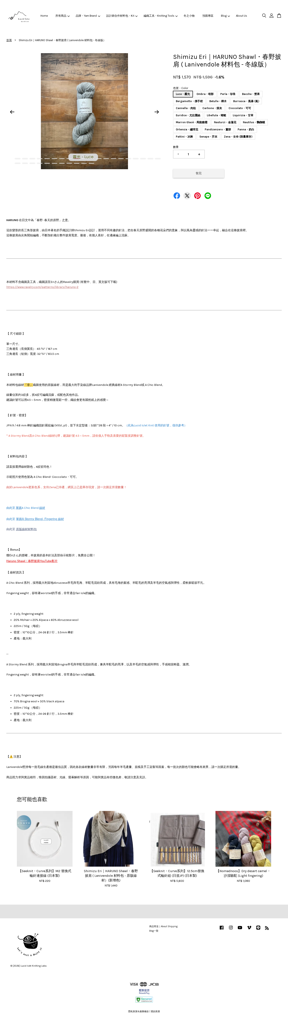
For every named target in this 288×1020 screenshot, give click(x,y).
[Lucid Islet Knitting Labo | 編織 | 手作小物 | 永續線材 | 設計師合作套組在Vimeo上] (249, 929)
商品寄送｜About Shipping (163, 926)
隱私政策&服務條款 (138, 1011)
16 (128, 158)
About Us (241, 15)
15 (121, 158)
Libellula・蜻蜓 (216, 115)
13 (106, 158)
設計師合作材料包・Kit (120, 15)
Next (157, 112)
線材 (42, 508)
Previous (12, 112)
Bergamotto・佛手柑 (189, 101)
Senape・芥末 (208, 136)
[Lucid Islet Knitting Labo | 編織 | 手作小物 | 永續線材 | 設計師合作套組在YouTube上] (240, 929)
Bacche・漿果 (251, 94)
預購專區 (207, 15)
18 (143, 158)
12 (98, 158)
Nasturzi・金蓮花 (225, 122)
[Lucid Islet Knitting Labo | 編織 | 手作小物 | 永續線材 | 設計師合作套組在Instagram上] (231, 929)
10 (84, 158)
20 (157, 158)
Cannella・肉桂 (186, 108)
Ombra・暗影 (205, 94)
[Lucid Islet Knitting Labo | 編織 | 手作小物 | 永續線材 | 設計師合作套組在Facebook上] (222, 929)
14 (113, 158)
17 (135, 158)
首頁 (9, 40)
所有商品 (60, 15)
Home (44, 15)
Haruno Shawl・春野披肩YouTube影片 (32, 561)
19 (150, 158)
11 (91, 158)
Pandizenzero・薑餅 (218, 129)
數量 (176, 147)
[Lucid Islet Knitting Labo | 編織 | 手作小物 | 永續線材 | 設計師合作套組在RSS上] (267, 929)
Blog (224, 15)
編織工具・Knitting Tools (159, 15)
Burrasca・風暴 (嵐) (246, 101)
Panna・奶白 (246, 129)
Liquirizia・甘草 (243, 115)
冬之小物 (189, 15)
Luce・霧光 (183, 94)
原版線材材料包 (26, 529)
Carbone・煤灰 (212, 108)
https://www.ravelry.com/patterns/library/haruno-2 (42, 287)
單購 (19, 519)
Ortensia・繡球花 (187, 129)
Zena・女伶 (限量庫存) (238, 136)
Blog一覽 (153, 930)
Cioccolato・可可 (240, 108)
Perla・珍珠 (228, 94)
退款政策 (155, 1011)
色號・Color (180, 88)
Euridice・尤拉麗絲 (188, 115)
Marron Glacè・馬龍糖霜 (191, 122)
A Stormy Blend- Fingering (40, 519)
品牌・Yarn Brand (86, 15)
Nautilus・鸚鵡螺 (254, 122)
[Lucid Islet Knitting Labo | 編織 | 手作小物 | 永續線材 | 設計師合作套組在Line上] (258, 929)
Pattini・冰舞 (184, 136)
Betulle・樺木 (218, 101)
